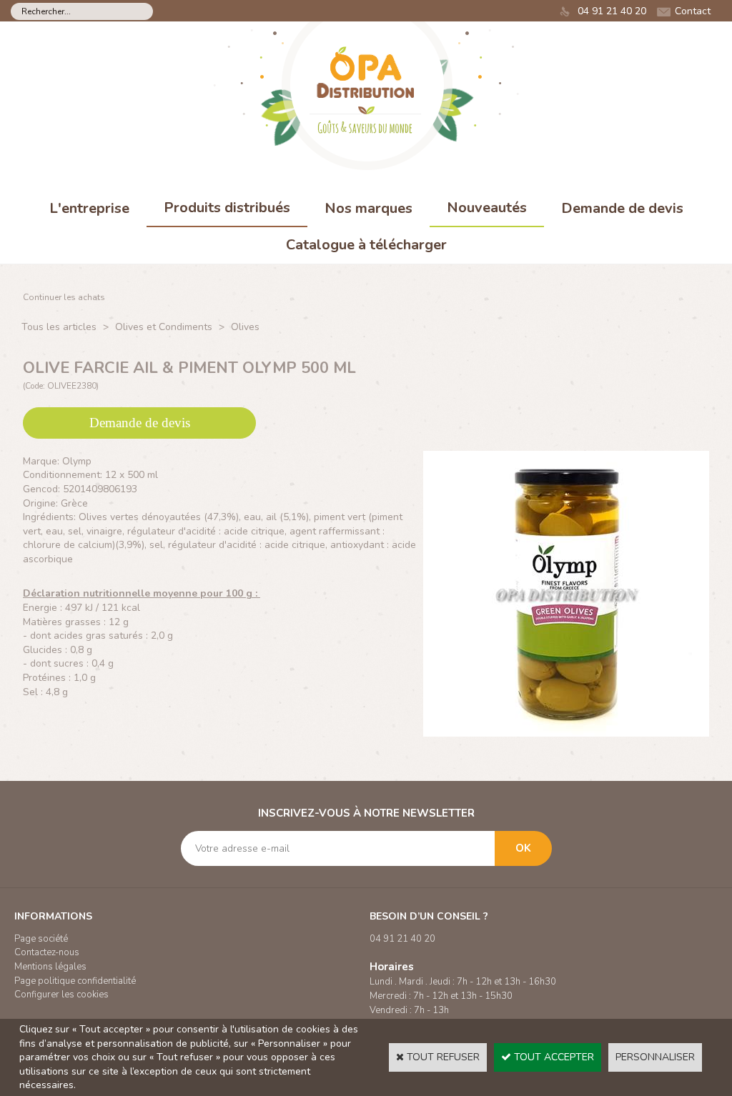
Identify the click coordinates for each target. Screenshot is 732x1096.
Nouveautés (487, 207)
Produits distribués (227, 207)
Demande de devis (622, 208)
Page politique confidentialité (75, 981)
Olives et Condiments (163, 327)
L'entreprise (89, 208)
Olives (245, 327)
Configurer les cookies (61, 994)
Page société (41, 938)
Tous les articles (59, 327)
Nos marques (368, 208)
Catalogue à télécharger (366, 244)
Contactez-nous (46, 952)
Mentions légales (50, 966)
